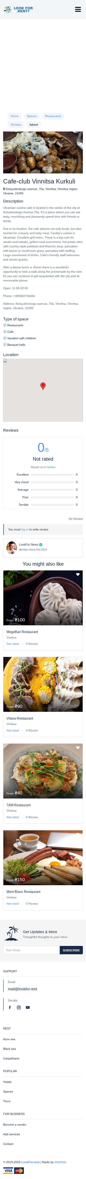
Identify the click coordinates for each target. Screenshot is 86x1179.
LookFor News (28, 544)
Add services (11, 1134)
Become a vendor (15, 1124)
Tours (6, 1101)
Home (15, 116)
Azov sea (9, 1039)
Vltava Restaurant (19, 718)
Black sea (9, 1048)
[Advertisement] (43, 64)
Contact (8, 1143)
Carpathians (11, 1058)
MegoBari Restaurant (22, 632)
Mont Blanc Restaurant (23, 892)
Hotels (7, 1082)
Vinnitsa (16, 124)
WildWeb (60, 1162)
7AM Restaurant (18, 805)
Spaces (32, 116)
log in (24, 529)
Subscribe (71, 950)
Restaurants (53, 116)
